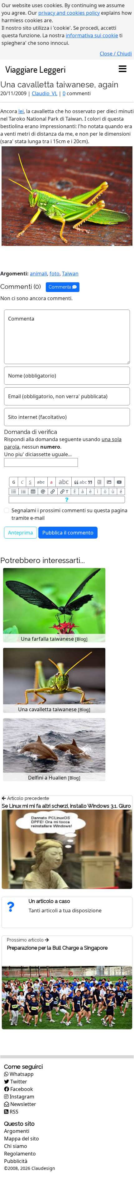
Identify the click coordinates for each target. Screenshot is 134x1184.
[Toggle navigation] (122, 69)
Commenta (60, 286)
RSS (13, 1111)
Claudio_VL (44, 93)
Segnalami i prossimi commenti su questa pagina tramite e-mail (69, 514)
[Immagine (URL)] (109, 482)
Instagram (21, 1096)
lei (21, 111)
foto (55, 273)
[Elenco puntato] (14, 491)
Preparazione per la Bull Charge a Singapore (57, 948)
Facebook (21, 1089)
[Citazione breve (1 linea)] (99, 482)
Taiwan (70, 273)
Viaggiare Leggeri (35, 69)
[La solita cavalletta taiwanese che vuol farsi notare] (67, 195)
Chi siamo (15, 1146)
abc (41, 482)
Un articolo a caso (49, 901)
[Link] (53, 491)
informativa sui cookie (92, 35)
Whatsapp (21, 1074)
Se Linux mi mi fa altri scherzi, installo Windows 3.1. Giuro (66, 806)
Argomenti (16, 1131)
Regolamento (20, 1153)
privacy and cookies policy (69, 12)
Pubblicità (15, 1161)
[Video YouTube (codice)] (119, 482)
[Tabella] (33, 491)
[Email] (43, 491)
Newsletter (22, 1104)
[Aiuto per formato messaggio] (67, 499)
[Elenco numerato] (23, 491)
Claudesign (43, 1168)
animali (38, 273)
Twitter (18, 1081)
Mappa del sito (21, 1138)
